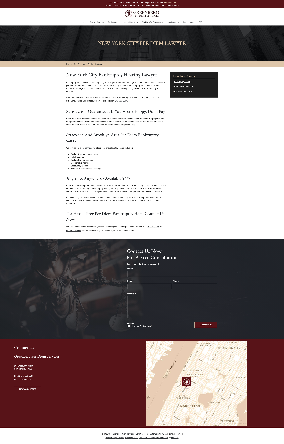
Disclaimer (131, 323)
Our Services (112, 22)
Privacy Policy (131, 437)
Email (130, 281)
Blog (184, 22)
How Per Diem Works (130, 22)
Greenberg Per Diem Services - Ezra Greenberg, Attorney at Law (136, 434)
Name (130, 268)
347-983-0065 (170, 2)
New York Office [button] (27, 389)
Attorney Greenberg (97, 22)
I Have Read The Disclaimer (141, 326)
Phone (176, 281)
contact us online (73, 230)
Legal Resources (173, 22)
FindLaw (174, 437)
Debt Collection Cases (184, 86)
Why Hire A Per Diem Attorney (153, 22)
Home (84, 22)
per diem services (84, 148)
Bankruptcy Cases (182, 81)
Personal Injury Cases (184, 91)
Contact (192, 22)
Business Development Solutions (153, 437)
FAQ (200, 22)
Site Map (120, 437)
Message (131, 293)
